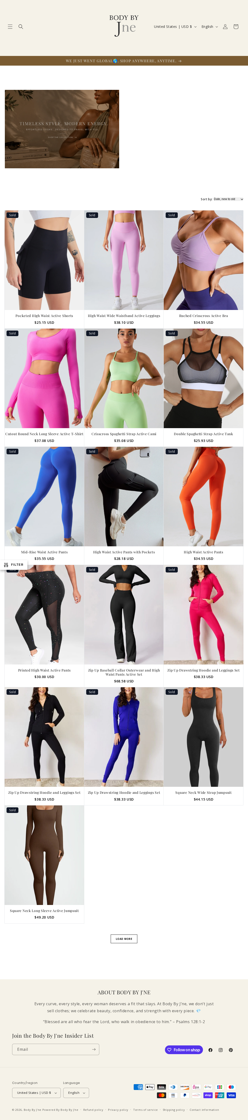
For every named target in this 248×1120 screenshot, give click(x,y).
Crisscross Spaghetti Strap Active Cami (124, 434)
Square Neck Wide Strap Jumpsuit (203, 792)
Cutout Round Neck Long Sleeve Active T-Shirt (44, 434)
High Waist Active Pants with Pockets (124, 552)
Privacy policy (118, 1110)
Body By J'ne (32, 1110)
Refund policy (93, 1110)
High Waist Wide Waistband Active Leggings (124, 316)
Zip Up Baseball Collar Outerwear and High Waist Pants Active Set (124, 672)
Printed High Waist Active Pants (44, 670)
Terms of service (145, 1110)
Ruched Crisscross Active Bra (203, 316)
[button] (10, 26)
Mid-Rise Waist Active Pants (44, 552)
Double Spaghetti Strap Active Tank (203, 434)
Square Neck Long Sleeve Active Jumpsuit (44, 911)
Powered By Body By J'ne (60, 1110)
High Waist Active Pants (203, 552)
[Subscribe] (93, 1049)
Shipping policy (174, 1110)
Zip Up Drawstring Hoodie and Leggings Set (203, 670)
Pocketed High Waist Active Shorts (44, 316)
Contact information (204, 1110)
